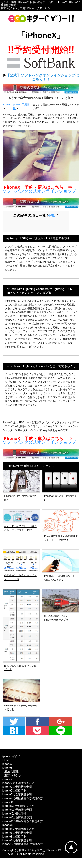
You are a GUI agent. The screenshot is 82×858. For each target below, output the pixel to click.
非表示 (52, 215)
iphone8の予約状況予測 (17, 832)
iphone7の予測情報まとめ (18, 783)
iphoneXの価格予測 (14, 813)
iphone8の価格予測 (14, 836)
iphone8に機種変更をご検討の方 (22, 844)
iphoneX (7, 802)
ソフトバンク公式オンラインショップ (39, 191)
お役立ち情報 (10, 771)
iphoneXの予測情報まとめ (18, 805)
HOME (7, 104)
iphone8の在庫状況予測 (17, 840)
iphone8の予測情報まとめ (18, 828)
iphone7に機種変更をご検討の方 (22, 798)
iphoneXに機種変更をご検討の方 (22, 821)
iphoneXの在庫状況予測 (17, 817)
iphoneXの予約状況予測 (17, 809)
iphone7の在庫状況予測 (17, 794)
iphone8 (7, 767)
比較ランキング (11, 775)
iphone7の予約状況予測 (17, 786)
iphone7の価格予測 (14, 790)
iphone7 (7, 764)
